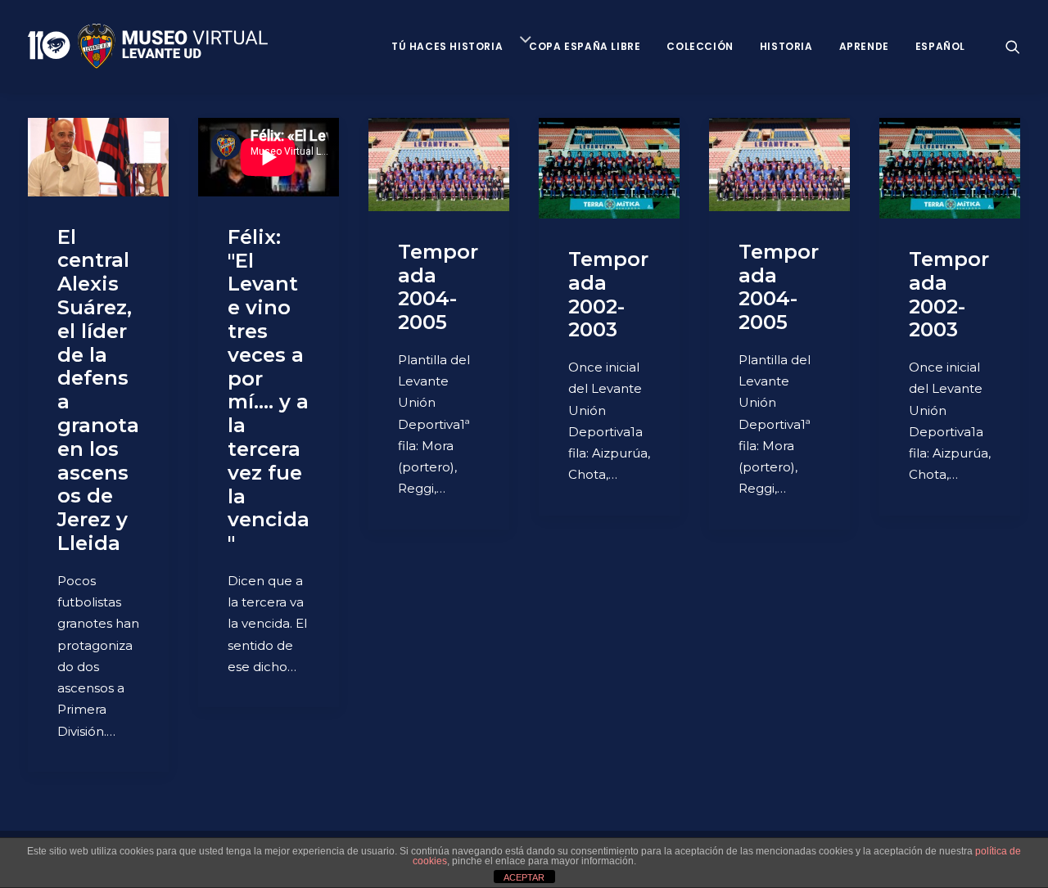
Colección (699, 46)
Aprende (864, 46)
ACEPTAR (524, 877)
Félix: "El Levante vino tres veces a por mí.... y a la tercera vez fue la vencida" (268, 390)
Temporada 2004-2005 (438, 287)
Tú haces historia (447, 46)
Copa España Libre (584, 46)
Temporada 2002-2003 (608, 294)
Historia (786, 46)
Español (940, 46)
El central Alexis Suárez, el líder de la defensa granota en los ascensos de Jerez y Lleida (98, 390)
